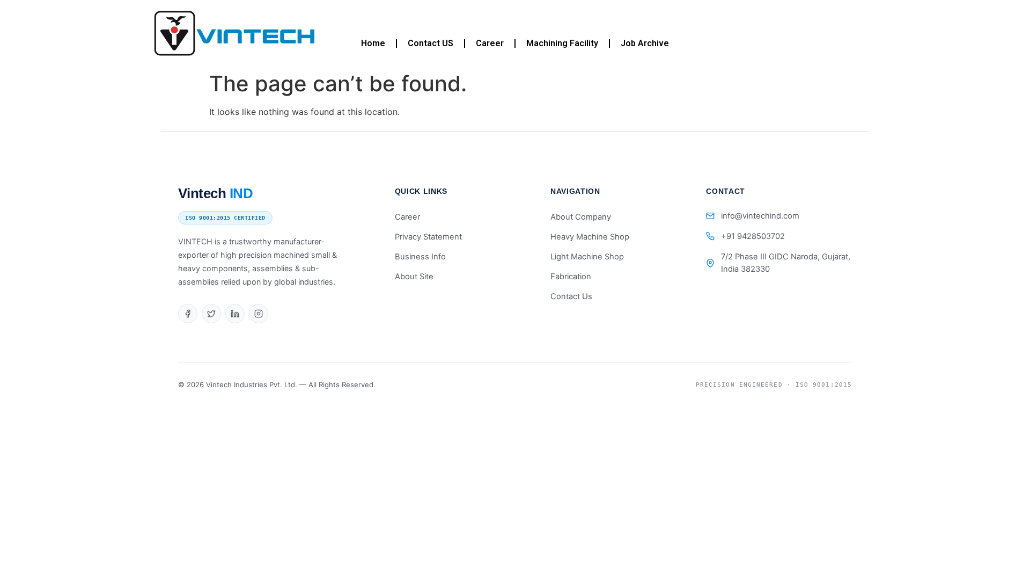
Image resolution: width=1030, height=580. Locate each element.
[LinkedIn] (235, 313)
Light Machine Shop (587, 257)
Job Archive (645, 43)
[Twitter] (211, 313)
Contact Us (571, 296)
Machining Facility (562, 43)
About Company (580, 217)
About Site (414, 276)
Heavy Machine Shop (589, 237)
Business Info (420, 257)
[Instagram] (258, 313)
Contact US (430, 43)
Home (373, 43)
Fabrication (570, 276)
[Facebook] (187, 313)
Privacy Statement (428, 237)
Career (490, 43)
